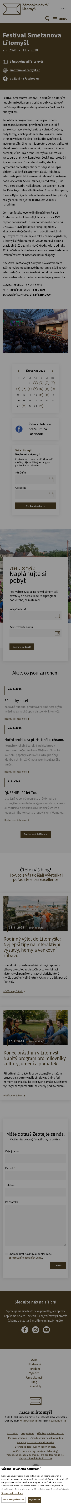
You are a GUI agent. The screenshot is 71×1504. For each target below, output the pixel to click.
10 (41, 389)
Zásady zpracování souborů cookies (35, 1442)
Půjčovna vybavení (17, 1437)
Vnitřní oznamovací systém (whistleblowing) (35, 1451)
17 (41, 395)
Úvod (34, 1360)
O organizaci (27, 1433)
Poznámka (11, 1202)
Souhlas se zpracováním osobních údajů (35, 1446)
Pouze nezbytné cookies (13, 1499)
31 (41, 406)
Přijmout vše (34, 1499)
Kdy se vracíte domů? (21, 627)
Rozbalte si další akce (15, 718)
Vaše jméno (12, 1151)
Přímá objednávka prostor (50, 1433)
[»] (53, 371)
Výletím (34, 1373)
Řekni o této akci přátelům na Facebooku (41, 429)
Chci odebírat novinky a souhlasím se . (30, 1255)
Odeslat (58, 1265)
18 (47, 395)
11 (47, 389)
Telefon (9, 1185)
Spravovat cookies (12, 1493)
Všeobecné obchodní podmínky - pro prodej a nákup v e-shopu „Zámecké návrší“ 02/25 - (35, 1456)
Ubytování (34, 1364)
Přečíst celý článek (13, 991)
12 (53, 389)
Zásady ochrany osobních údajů (46, 1437)
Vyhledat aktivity (35, 505)
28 (24, 406)
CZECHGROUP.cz (57, 1420)
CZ (62, 9)
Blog (34, 1382)
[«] (18, 371)
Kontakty (35, 1386)
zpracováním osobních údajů (25, 1257)
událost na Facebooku (24, 78)
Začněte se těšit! (22, 646)
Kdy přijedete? (17, 609)
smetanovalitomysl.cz (25, 70)
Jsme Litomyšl (34, 1377)
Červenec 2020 (35, 371)
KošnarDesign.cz (28, 1420)
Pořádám (34, 1369)
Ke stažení (12, 1433)
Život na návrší (36, 927)
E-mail (10, 1168)
